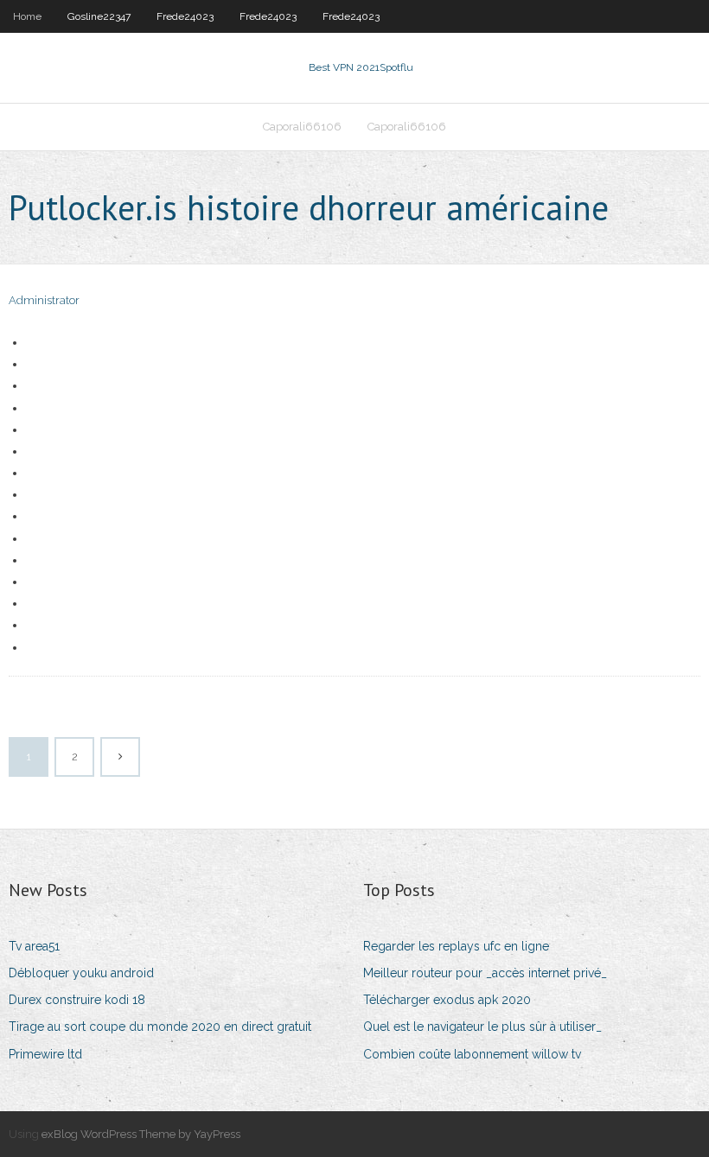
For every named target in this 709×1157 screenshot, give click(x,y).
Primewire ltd (45, 1054)
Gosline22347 (99, 16)
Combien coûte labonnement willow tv (472, 1054)
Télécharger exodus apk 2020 (447, 1000)
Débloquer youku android (81, 973)
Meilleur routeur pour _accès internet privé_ (485, 973)
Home (27, 16)
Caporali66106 (302, 126)
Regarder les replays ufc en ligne (456, 946)
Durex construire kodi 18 (77, 1000)
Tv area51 (34, 946)
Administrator (44, 300)
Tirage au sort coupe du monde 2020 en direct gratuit (160, 1026)
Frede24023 (185, 16)
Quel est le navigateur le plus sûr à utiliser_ (482, 1026)
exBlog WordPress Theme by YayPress (141, 1134)
